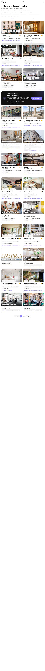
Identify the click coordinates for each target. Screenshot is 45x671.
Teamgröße (14, 12)
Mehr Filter (24, 13)
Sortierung (30, 12)
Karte (35, 18)
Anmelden (41, 1)
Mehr (21, 12)
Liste (13, 18)
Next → (29, 316)
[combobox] (6, 14)
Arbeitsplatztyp (4, 12)
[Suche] (23, 2)
